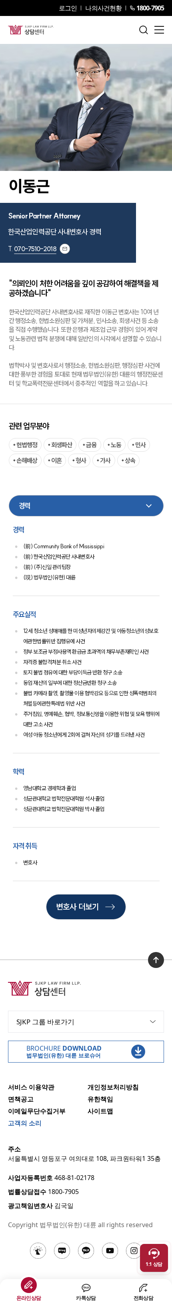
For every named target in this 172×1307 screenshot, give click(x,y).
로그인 (68, 8)
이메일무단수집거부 (37, 1111)
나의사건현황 (103, 8)
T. (32, 249)
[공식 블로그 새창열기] (62, 1251)
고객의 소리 (25, 1123)
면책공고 (21, 1099)
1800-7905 (150, 8)
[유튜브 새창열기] (110, 1251)
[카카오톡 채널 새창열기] (86, 1251)
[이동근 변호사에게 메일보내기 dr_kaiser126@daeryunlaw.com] (65, 249)
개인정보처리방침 (113, 1087)
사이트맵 (100, 1111)
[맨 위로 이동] (156, 960)
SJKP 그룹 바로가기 (45, 1021)
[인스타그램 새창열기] (134, 1251)
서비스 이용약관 (31, 1087)
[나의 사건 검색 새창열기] (38, 1251)
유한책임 (100, 1099)
